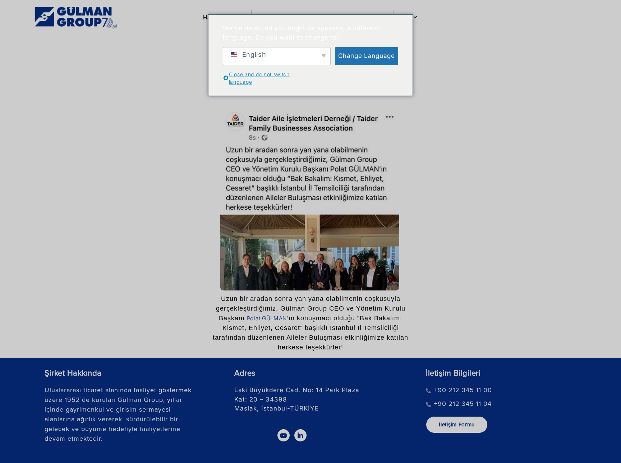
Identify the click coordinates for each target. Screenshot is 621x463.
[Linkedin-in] (300, 435)
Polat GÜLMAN (267, 318)
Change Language (366, 55)
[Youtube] (283, 435)
